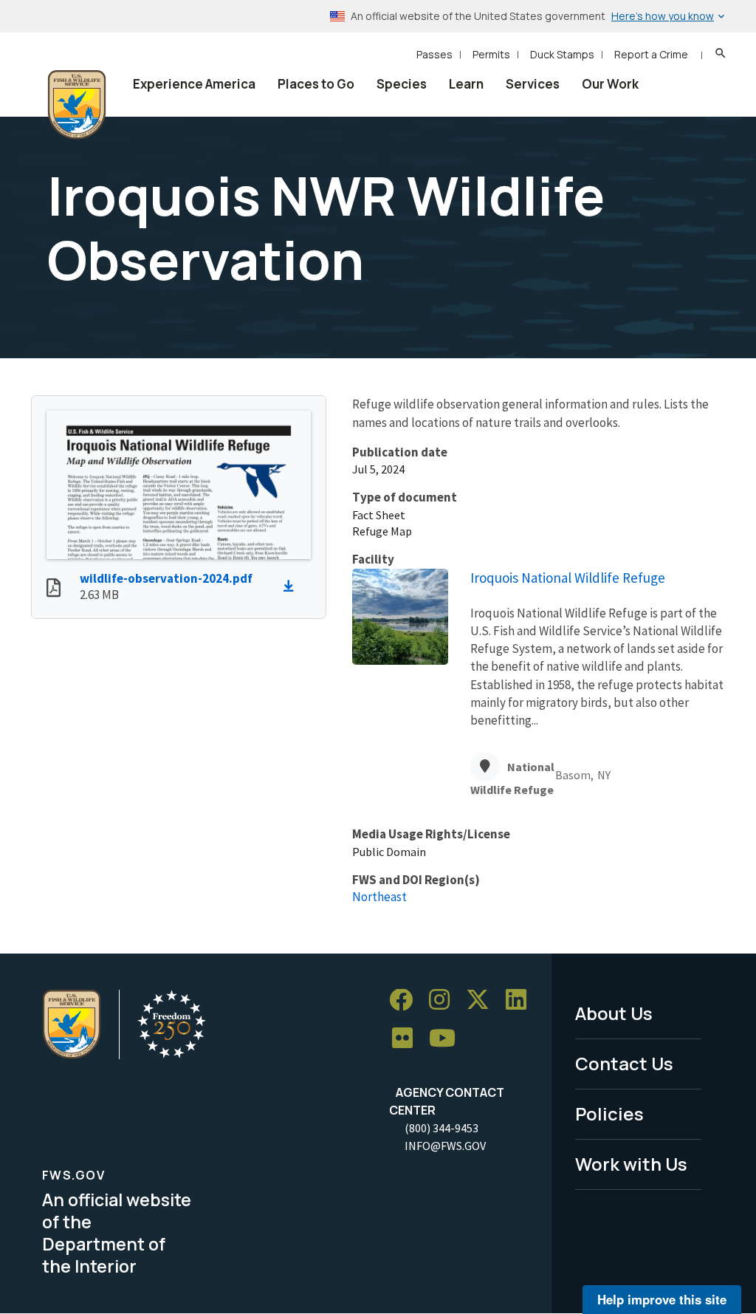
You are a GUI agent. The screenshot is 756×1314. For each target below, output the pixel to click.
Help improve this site (661, 1299)
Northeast (379, 897)
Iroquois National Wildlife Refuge (567, 577)
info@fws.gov (445, 1145)
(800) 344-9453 (441, 1127)
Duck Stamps (562, 54)
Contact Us (624, 1063)
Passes (434, 54)
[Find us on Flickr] (407, 1038)
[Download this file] (292, 586)
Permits (491, 54)
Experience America (194, 83)
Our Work (610, 83)
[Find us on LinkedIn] (521, 1000)
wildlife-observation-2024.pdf (166, 578)
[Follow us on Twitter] (483, 1000)
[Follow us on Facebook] (406, 1000)
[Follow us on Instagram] (444, 1000)
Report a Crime (651, 54)
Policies (609, 1113)
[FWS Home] (76, 104)
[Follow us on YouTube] (447, 1038)
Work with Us (631, 1164)
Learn (466, 83)
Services (533, 83)
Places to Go (316, 83)
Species (402, 83)
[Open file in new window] (54, 589)
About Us (614, 1013)
